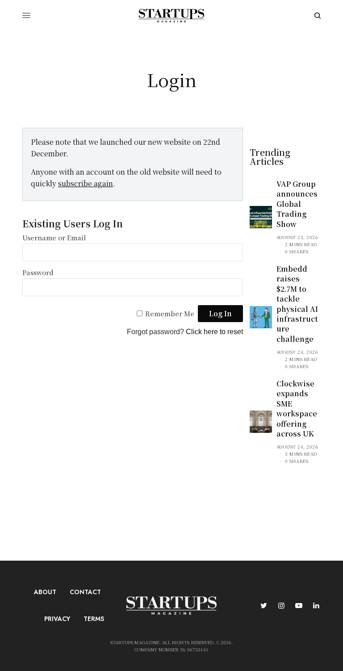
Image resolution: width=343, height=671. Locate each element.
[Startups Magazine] (171, 15)
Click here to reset (214, 332)
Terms (94, 618)
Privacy (57, 618)
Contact (85, 591)
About (45, 591)
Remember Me (169, 313)
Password (38, 272)
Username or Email (54, 237)
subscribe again (85, 183)
